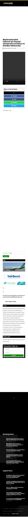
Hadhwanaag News (18, 316)
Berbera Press (6, 310)
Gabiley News (6, 314)
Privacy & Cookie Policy (8, 511)
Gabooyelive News (15, 314)
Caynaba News (10, 312)
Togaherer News (7, 329)
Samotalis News (20, 323)
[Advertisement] (14, 24)
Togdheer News (16, 329)
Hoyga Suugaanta (15, 317)
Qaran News (7, 48)
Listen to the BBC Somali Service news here (14, 339)
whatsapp (15, 102)
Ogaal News (6, 321)
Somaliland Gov (15, 325)
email (15, 99)
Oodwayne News (14, 321)
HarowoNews (6, 317)
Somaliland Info (7, 325)
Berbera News (20, 308)
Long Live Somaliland (17, 319)
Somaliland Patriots (8, 327)
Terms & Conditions (18, 511)
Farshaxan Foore (19, 312)
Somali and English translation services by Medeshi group (14, 296)
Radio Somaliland (10, 323)
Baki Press (14, 308)
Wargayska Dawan (15, 332)
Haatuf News (9, 316)
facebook (15, 96)
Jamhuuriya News (7, 319)
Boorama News (15, 310)
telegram (15, 105)
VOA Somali (6, 341)
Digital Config (15, 513)
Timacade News (18, 327)
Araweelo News (7, 308)
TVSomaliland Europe (8, 330)
